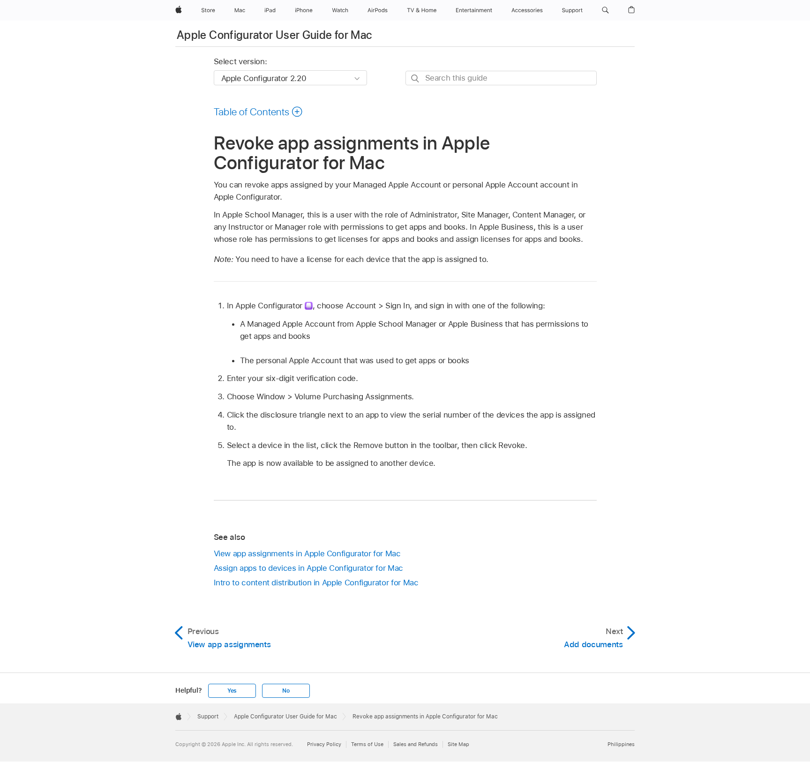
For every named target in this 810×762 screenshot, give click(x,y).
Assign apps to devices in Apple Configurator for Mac (308, 568)
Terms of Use (367, 744)
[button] (605, 10)
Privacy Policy (324, 744)
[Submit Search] (415, 78)
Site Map (458, 744)
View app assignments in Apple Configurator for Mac (307, 553)
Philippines (621, 744)
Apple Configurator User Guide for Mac (274, 35)
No (286, 690)
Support (207, 716)
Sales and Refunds (415, 744)
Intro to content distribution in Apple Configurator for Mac (316, 582)
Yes (232, 690)
